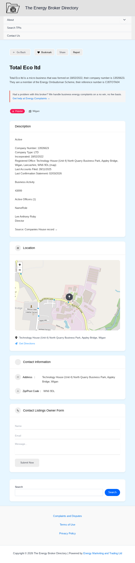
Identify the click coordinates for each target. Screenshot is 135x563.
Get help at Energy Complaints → (31, 98)
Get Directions (27, 343)
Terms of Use (67, 524)
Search (19, 486)
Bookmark (46, 52)
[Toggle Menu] (123, 20)
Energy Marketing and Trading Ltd (102, 553)
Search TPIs (14, 27)
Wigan (36, 111)
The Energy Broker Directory (51, 8)
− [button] (20, 270)
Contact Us (13, 35)
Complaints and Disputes (67, 516)
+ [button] (20, 264)
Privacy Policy (67, 533)
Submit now (27, 462)
